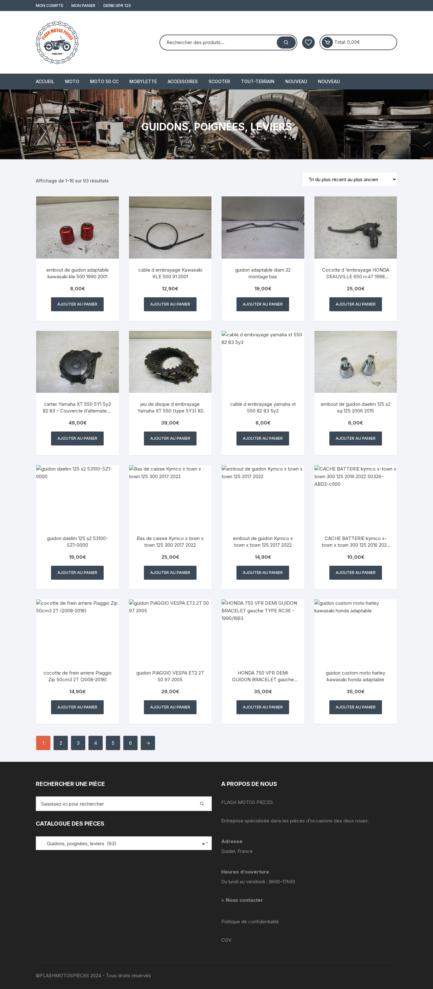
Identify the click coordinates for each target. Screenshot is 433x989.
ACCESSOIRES (183, 81)
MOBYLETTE (143, 81)
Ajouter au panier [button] (77, 304)
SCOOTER (219, 81)
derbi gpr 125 (117, 5)
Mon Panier (83, 5)
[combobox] (124, 843)
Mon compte (49, 5)
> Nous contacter (242, 900)
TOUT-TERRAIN (258, 81)
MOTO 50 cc (104, 81)
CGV (226, 940)
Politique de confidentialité (250, 922)
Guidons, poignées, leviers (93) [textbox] (122, 844)
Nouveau (296, 81)
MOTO (72, 81)
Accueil (45, 81)
